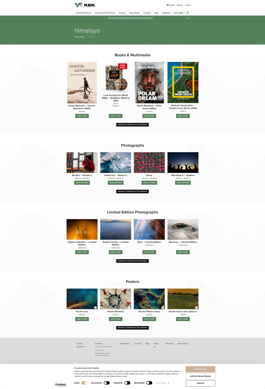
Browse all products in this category (132, 124)
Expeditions (134, 13)
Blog (157, 13)
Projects (122, 13)
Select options (82, 183)
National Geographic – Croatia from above (103, 354)
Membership (183, 343)
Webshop (166, 13)
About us (180, 5)
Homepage (79, 37)
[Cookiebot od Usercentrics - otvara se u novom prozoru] (61, 385)
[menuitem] (171, 5)
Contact (187, 5)
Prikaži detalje (161, 383)
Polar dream (99, 350)
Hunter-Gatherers (83, 13)
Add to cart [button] (82, 116)
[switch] (107, 383)
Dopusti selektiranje (200, 376)
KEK (85, 5)
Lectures (147, 13)
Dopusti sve (200, 369)
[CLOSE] (188, 18)
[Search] (181, 13)
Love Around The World (105, 13)
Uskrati (200, 383)
